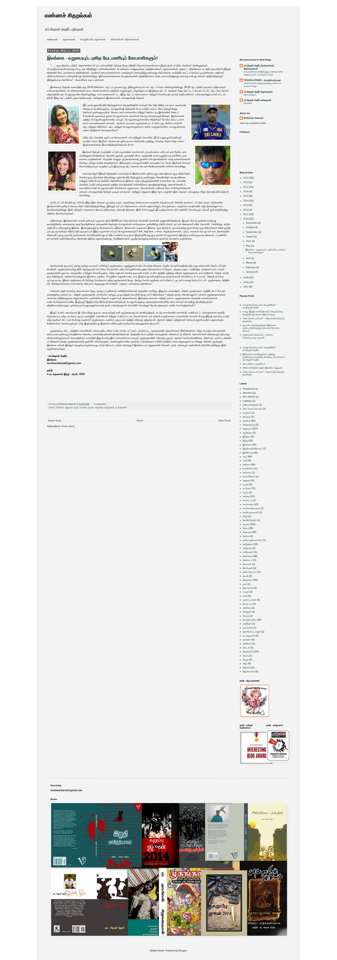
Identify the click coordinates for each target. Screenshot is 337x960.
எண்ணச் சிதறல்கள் (68, 15)
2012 (246, 209)
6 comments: (100, 404)
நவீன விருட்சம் (250, 572)
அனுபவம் (69, 407)
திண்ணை (247, 556)
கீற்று (245, 516)
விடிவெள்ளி (248, 651)
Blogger (183, 950)
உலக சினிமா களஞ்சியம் (254, 363)
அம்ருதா (247, 416)
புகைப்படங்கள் (249, 599)
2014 (246, 200)
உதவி (245, 460)
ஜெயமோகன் (249, 671)
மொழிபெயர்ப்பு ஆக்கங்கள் (93, 39)
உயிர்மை (246, 464)
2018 (246, 182)
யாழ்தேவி (247, 623)
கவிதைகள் (52, 39)
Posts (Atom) (68, 426)
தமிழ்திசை (248, 544)
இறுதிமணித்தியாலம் (253, 448)
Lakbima (247, 401)
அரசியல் (60, 407)
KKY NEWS (249, 396)
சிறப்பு (245, 528)
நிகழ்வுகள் (109, 407)
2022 (246, 177)
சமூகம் (91, 407)
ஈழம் (76, 407)
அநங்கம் (247, 412)
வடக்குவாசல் (121, 407)
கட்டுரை (83, 407)
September (252, 232)
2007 (246, 286)
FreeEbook (248, 388)
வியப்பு (246, 655)
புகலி (245, 596)
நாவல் (245, 576)
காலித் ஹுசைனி (251, 512)
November (252, 223)
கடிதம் (246, 484)
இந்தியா (246, 436)
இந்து (245, 440)
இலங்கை (247, 444)
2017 (246, 187)
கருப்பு (245, 492)
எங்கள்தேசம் (249, 476)
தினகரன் (247, 564)
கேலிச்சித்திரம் (249, 520)
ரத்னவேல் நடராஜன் (252, 631)
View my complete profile (253, 123)
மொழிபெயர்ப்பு (249, 619)
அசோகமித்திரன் (250, 404)
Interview (247, 393)
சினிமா (246, 536)
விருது (246, 659)
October (250, 227)
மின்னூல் (247, 611)
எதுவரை (247, 480)
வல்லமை (247, 639)
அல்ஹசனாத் (249, 424)
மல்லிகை (247, 607)
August (250, 236)
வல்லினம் (247, 643)
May (248, 245)
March (249, 262)
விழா (245, 663)
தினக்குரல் (248, 568)
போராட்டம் (247, 604)
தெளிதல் (248, 103)
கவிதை (246, 496)
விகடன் (246, 647)
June (249, 241)
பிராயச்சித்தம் (250, 95)
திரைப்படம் (248, 560)
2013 (246, 205)
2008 (246, 282)
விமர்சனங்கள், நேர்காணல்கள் (125, 39)
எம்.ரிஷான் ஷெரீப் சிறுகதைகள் (258, 91)
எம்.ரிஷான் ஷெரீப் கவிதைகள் (257, 100)
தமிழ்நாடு (247, 548)
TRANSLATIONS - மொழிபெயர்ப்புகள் (262, 80)
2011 (246, 214)
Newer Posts (54, 420)
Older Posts (224, 420)
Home (140, 420)
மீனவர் (246, 615)
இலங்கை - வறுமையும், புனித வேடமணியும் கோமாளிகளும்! (102, 58)
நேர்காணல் (248, 588)
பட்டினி (246, 591)
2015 (246, 196)
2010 (246, 218)
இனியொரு (248, 452)
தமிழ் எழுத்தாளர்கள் (252, 540)
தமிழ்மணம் (248, 552)
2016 (246, 191)
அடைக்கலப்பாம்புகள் (252, 408)
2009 (246, 277)
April (248, 258)
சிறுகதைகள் (69, 39)
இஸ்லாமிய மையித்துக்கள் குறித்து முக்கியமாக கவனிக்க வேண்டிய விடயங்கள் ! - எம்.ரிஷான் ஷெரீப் (264, 357)
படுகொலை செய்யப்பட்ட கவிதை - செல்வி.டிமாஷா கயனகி (258, 336)
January (250, 272)
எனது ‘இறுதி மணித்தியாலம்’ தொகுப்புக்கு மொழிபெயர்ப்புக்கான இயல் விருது (263, 313)
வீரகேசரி (247, 667)
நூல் (245, 584)
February (251, 267)
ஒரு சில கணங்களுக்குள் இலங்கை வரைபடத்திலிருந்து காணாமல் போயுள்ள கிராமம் (261, 328)
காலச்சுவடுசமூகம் (251, 508)
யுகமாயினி (248, 627)
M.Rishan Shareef (253, 118)
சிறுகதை (99, 407)
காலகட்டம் (248, 500)
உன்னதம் (247, 472)
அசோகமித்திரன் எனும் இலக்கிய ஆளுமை (263, 367)
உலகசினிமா (248, 468)
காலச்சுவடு (248, 504)
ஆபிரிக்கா (247, 432)
